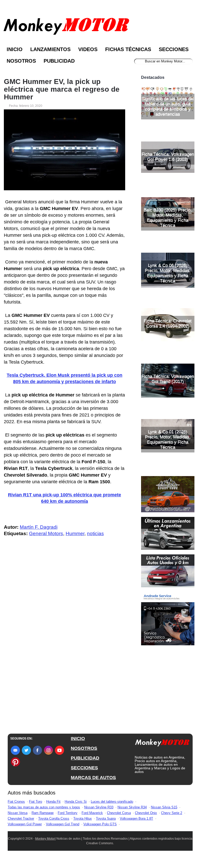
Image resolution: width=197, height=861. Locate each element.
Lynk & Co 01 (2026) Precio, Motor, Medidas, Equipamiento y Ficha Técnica (168, 439)
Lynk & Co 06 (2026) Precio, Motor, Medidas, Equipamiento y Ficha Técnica (168, 273)
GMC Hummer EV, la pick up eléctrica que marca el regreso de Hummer (62, 89)
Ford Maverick (92, 813)
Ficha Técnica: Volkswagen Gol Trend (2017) (168, 379)
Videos (87, 49)
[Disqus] (66, 644)
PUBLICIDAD (85, 758)
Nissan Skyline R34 (132, 807)
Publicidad (59, 61)
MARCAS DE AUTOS (93, 777)
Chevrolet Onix (146, 813)
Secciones (174, 49)
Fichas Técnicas (128, 49)
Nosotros (21, 61)
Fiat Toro (35, 801)
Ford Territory (67, 813)
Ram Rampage (43, 813)
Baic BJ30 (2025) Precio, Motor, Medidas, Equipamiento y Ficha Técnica (168, 217)
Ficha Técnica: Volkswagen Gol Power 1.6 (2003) (168, 157)
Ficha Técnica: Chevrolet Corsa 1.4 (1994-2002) (168, 323)
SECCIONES (84, 767)
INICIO (78, 738)
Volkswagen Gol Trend (62, 824)
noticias (95, 533)
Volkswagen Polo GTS (100, 824)
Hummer (75, 533)
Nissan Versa (17, 813)
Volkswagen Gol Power (25, 824)
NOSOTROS (84, 748)
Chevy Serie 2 (171, 813)
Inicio (15, 49)
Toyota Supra (106, 818)
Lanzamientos (50, 49)
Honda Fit (53, 801)
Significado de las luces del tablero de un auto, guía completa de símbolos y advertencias (168, 106)
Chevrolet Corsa (119, 813)
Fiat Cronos (16, 801)
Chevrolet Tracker (21, 818)
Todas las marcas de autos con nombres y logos (44, 807)
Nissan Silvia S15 (164, 807)
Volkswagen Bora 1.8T (136, 818)
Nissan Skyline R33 (98, 807)
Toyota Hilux (82, 818)
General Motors (46, 533)
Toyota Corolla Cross (53, 818)
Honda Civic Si (76, 801)
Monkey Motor (45, 838)
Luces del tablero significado (112, 801)
